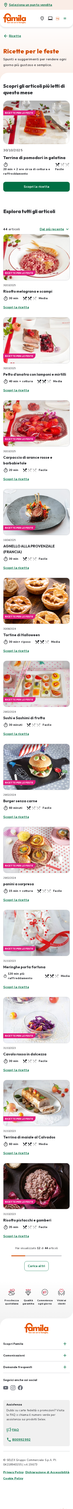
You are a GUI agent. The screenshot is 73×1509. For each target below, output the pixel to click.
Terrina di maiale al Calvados (29, 1137)
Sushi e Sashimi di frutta (24, 718)
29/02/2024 (9, 711)
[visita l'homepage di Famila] (36, 1328)
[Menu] (65, 18)
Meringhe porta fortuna (24, 967)
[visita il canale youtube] (5, 1387)
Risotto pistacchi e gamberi (27, 1220)
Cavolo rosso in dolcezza (24, 1054)
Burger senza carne (20, 801)
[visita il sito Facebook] (20, 1387)
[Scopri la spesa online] (50, 18)
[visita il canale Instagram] (13, 1387)
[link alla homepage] (17, 18)
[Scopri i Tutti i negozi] (42, 18)
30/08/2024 (9, 628)
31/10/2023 (9, 961)
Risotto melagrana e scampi (27, 291)
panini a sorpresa (18, 884)
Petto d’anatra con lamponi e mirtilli (34, 374)
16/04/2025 (9, 540)
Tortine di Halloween (21, 635)
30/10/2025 (9, 285)
